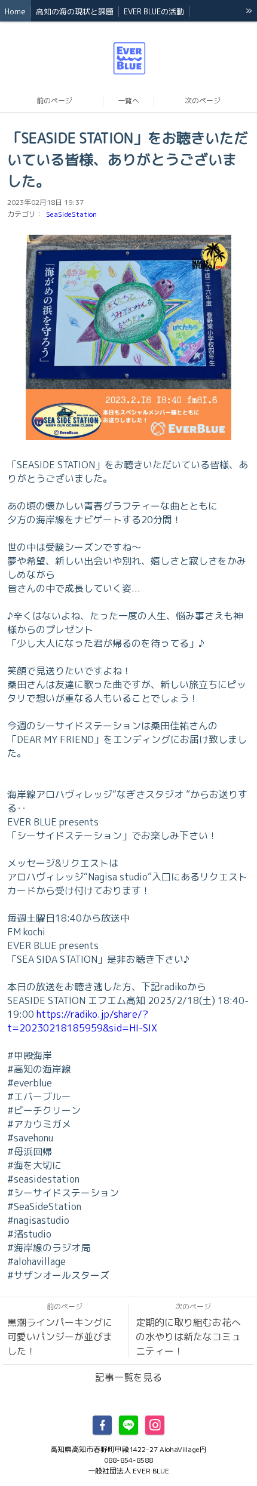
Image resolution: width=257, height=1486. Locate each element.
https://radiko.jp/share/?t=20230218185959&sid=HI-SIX (82, 1021)
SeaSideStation (71, 214)
